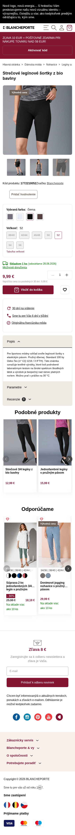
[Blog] (59, 717)
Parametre (14, 387)
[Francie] (8, 805)
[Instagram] (27, 717)
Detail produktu (32, 610)
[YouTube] (48, 717)
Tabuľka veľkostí (15, 251)
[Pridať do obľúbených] (65, 289)
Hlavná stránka (11, 64)
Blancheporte (55, 183)
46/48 (37, 235)
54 (10, 245)
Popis (11, 341)
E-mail (14, 671)
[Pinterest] (37, 717)
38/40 (11, 235)
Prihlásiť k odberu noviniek (37, 682)
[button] (6, 568)
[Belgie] (16, 805)
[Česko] (25, 805)
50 (48, 235)
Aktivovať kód (37, 50)
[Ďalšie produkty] (69, 459)
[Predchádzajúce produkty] (6, 459)
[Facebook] (16, 717)
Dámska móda (33, 64)
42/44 (24, 235)
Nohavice (51, 64)
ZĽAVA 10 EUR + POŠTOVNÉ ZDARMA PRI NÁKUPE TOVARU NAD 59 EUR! (31, 39)
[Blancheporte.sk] (19, 27)
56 (20, 245)
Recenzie (15, 399)
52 (58, 235)
